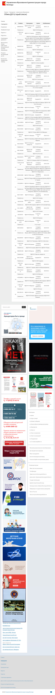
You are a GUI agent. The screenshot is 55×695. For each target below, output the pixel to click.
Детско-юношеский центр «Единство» (11, 647)
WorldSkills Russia (6, 625)
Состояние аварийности (36, 441)
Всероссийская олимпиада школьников (39, 424)
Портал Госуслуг (33, 491)
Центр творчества (7, 642)
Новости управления (35, 433)
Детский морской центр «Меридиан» (11, 649)
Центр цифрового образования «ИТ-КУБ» (12, 640)
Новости (33, 430)
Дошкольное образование (22, 12)
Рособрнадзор (33, 471)
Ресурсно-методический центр (4, 54)
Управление (4, 27)
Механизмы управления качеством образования (40, 448)
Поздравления (34, 438)
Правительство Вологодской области (38, 474)
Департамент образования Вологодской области (40, 477)
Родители (3, 35)
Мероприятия (34, 427)
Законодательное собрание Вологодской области (41, 485)
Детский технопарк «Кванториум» (10, 637)
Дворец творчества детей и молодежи (11, 644)
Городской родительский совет (10, 635)
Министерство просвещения (36, 468)
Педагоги (3, 32)
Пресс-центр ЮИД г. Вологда (9, 632)
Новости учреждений (36, 435)
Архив (32, 415)
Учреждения (12, 12)
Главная (6, 12)
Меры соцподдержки (34, 453)
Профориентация (5, 29)
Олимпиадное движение (4, 39)
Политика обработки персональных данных (39, 459)
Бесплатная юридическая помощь (4, 60)
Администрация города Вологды (37, 483)
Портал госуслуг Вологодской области (38, 494)
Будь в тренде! (34, 418)
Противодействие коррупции (36, 450)
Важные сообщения (35, 421)
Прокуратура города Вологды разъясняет (12, 623)
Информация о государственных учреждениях (40, 488)
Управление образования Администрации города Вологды (19, 692)
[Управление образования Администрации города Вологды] (4, 3)
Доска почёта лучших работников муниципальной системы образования (5, 46)
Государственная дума (35, 480)
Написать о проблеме (37, 336)
